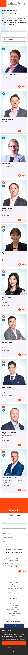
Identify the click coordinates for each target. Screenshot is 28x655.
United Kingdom (14, 582)
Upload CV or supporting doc (14, 549)
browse (20, 552)
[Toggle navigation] (3, 3)
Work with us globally (14, 592)
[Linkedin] (15, 510)
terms (22, 563)
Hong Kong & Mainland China (14, 588)
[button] (14, 626)
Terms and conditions (14, 613)
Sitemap (14, 615)
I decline (14, 651)
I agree (14, 643)
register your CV (11, 518)
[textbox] (14, 522)
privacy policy (14, 563)
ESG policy (14, 607)
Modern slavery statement (14, 609)
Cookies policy (14, 603)
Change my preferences (14, 647)
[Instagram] (19, 510)
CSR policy (14, 611)
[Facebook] (17, 510)
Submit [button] (24, 571)
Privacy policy (14, 605)
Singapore (14, 590)
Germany (13, 584)
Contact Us (14, 601)
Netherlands (14, 586)
